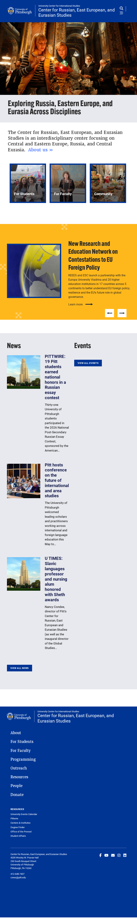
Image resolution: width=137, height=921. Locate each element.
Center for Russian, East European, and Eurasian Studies (76, 12)
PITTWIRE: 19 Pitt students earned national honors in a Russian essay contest (55, 376)
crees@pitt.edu (18, 877)
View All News (19, 668)
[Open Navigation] (121, 13)
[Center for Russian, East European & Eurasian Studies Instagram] (119, 855)
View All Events (88, 363)
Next (122, 313)
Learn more (75, 304)
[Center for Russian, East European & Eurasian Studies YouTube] (106, 855)
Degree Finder (18, 827)
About (16, 733)
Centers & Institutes (21, 822)
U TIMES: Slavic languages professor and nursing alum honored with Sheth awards (56, 578)
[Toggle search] (122, 8)
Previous (109, 313)
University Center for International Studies (59, 5)
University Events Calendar (24, 814)
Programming (23, 759)
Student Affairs (18, 835)
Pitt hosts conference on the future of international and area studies (57, 480)
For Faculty (21, 750)
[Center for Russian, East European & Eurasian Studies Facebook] (100, 855)
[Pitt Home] (21, 11)
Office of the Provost (21, 831)
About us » (41, 150)
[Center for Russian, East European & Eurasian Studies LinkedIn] (124, 855)
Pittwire (14, 818)
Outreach (19, 768)
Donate (17, 794)
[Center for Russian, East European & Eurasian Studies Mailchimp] (113, 855)
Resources (19, 777)
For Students (22, 741)
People (16, 785)
